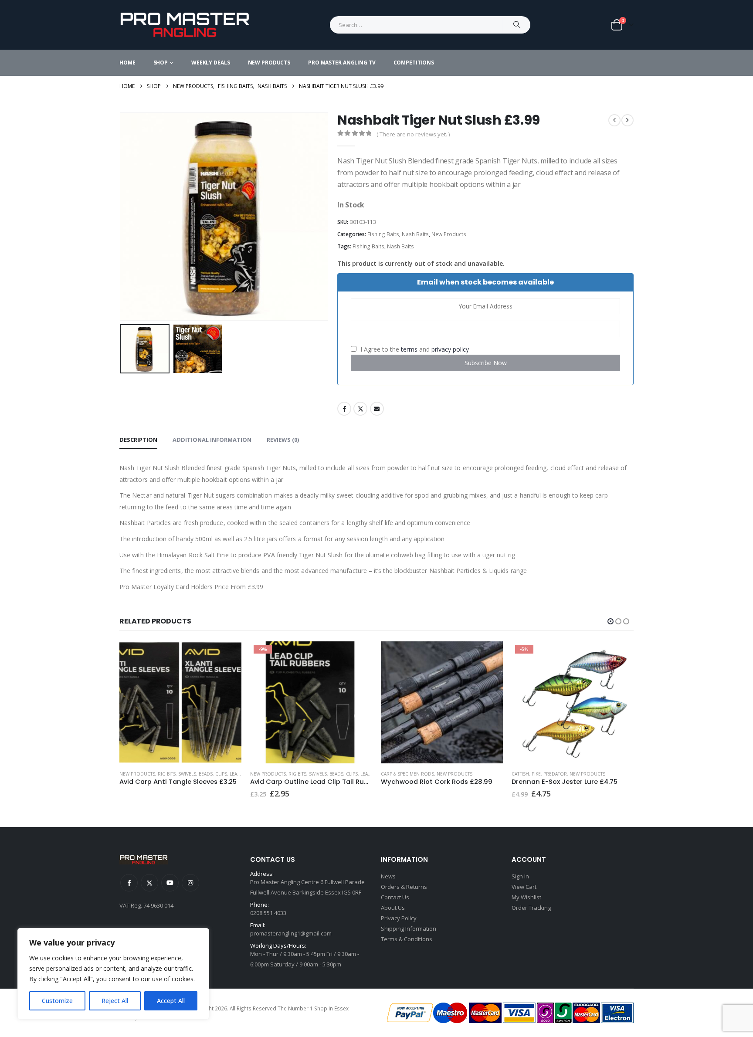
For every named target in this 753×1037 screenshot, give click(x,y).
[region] (113, 974)
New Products (269, 62)
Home (127, 62)
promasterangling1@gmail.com (291, 933)
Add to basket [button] (358, 656)
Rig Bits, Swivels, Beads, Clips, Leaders (203, 774)
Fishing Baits (383, 234)
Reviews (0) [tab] (283, 440)
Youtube (170, 882)
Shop (160, 62)
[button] (121, 216)
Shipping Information (408, 928)
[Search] (516, 25)
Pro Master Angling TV (341, 62)
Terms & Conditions (406, 939)
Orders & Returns (404, 887)
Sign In (520, 876)
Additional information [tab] (212, 440)
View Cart (524, 887)
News (388, 876)
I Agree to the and (414, 349)
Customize (57, 1000)
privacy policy (450, 349)
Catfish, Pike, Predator (539, 774)
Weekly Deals (210, 62)
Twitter (360, 409)
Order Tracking (531, 908)
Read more (227, 656)
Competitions (413, 62)
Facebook (344, 409)
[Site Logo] (184, 25)
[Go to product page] (180, 702)
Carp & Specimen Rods (407, 774)
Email (377, 409)
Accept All (171, 1000)
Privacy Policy (399, 918)
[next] (627, 120)
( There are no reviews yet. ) (413, 134)
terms (409, 349)
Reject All (115, 1000)
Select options (619, 656)
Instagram (190, 882)
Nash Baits (415, 234)
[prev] (614, 120)
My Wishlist (526, 897)
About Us (393, 908)
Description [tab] (138, 440)
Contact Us (395, 897)
